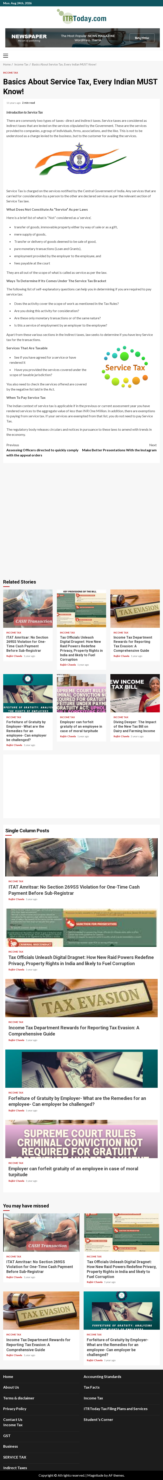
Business (10, 1446)
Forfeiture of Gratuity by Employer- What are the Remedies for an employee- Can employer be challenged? (28, 693)
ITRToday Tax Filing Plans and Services (116, 1408)
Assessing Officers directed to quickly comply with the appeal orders (42, 450)
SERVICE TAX (14, 1457)
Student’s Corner (98, 1419)
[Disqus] (81, 520)
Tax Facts (92, 1387)
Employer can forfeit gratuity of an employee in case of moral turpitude (81, 693)
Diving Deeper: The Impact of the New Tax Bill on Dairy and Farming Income (135, 693)
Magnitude (95, 1475)
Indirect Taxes (15, 1468)
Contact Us (12, 1419)
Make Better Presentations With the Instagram (119, 447)
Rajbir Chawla (14, 656)
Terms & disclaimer (18, 1398)
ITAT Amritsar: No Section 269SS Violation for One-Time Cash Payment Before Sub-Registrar (28, 608)
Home (8, 1376)
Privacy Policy (14, 1408)
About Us (11, 1387)
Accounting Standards (102, 1376)
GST (7, 1435)
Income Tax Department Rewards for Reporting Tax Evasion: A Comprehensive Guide (135, 608)
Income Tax (10, 72)
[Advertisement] (81, 786)
